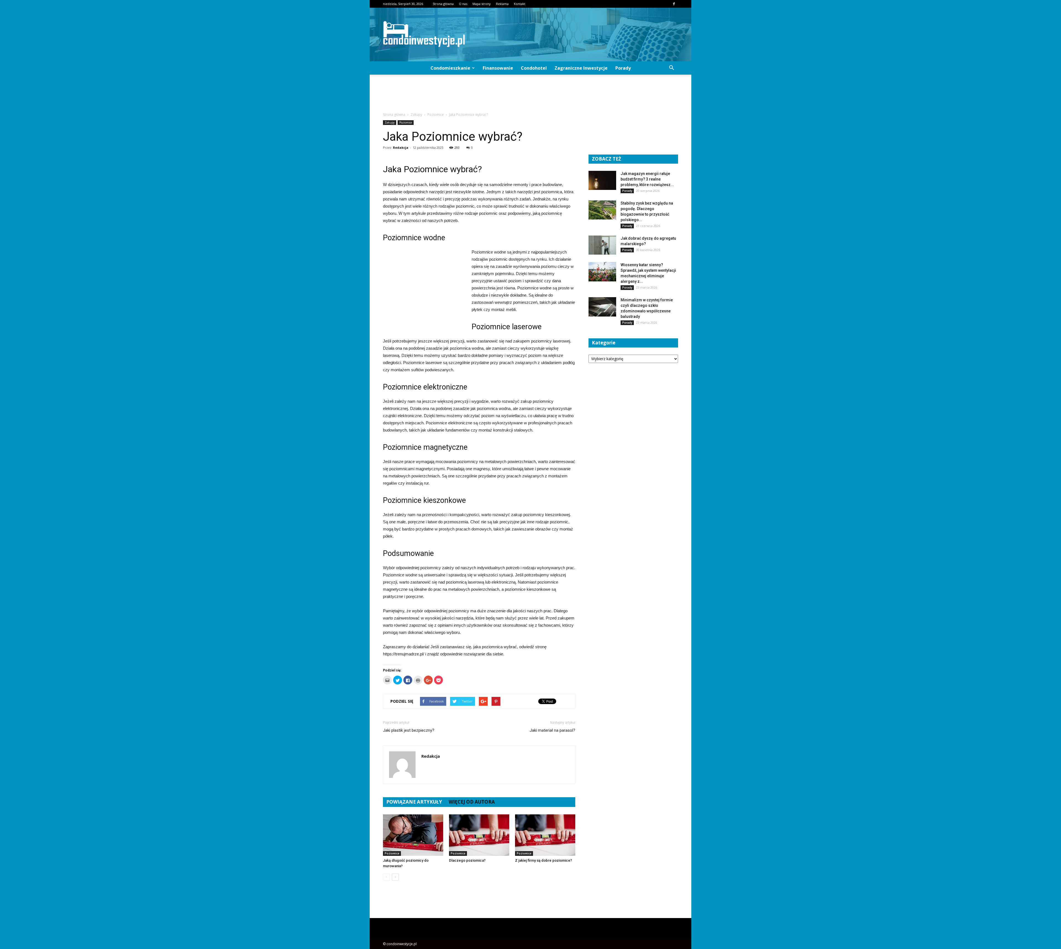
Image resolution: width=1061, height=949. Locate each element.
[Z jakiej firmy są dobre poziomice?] (545, 835)
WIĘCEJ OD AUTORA (472, 802)
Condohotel (534, 68)
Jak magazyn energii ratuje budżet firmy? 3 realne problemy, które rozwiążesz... (647, 179)
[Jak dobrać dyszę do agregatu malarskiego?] (602, 245)
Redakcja (400, 147)
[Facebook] (674, 4)
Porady (623, 68)
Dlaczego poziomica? (467, 860)
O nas (463, 4)
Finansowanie (498, 68)
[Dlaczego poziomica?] (479, 835)
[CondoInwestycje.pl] (530, 34)
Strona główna (443, 4)
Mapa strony (481, 4)
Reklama (502, 4)
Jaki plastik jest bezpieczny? (408, 730)
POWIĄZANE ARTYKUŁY (414, 802)
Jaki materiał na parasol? (552, 730)
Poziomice (405, 122)
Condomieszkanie (450, 68)
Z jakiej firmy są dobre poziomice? (543, 860)
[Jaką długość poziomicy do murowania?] (413, 835)
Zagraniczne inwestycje (581, 68)
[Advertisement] (530, 93)
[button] (671, 68)
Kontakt (519, 4)
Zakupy (390, 122)
